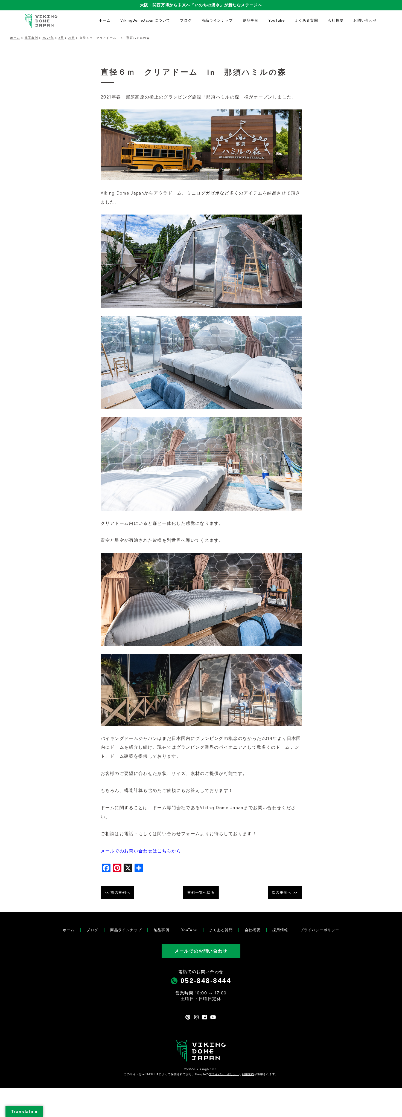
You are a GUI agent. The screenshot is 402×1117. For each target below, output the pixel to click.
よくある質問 (306, 20)
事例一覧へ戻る (201, 892)
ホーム (104, 20)
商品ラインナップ (217, 20)
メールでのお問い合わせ (201, 951)
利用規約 (248, 1074)
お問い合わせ (365, 20)
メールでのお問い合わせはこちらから (141, 851)
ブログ (186, 20)
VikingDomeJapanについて (145, 20)
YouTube (276, 20)
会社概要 (335, 20)
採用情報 (280, 930)
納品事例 (250, 20)
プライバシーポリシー (319, 930)
